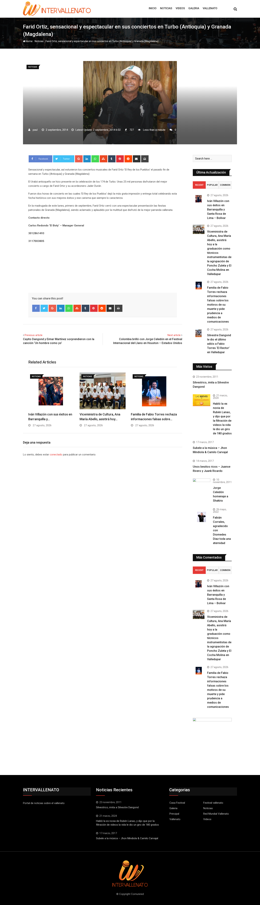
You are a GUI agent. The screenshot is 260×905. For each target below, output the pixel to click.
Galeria (193, 8)
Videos (180, 8)
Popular (212, 185)
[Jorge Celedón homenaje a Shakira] (201, 484)
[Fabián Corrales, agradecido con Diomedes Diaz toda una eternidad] (201, 517)
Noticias (166, 8)
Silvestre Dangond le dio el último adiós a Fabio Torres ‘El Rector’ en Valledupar (219, 344)
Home (29, 41)
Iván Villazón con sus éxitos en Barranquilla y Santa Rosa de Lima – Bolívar (218, 209)
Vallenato (210, 8)
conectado (56, 454)
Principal (174, 813)
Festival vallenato (213, 802)
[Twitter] (44, 308)
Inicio (153, 8)
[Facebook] (36, 308)
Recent (199, 185)
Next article (174, 335)
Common (225, 185)
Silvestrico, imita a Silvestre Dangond (117, 807)
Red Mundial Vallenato (216, 813)
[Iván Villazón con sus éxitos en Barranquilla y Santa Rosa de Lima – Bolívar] (198, 198)
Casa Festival (177, 802)
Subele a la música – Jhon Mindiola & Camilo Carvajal (127, 838)
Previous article (33, 335)
